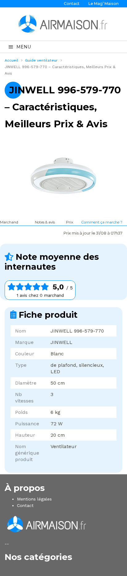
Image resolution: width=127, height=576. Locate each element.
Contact (72, 3)
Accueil (11, 60)
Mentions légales (34, 498)
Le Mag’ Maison (103, 3)
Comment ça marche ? (101, 222)
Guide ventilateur (41, 60)
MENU (23, 47)
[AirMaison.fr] (63, 24)
